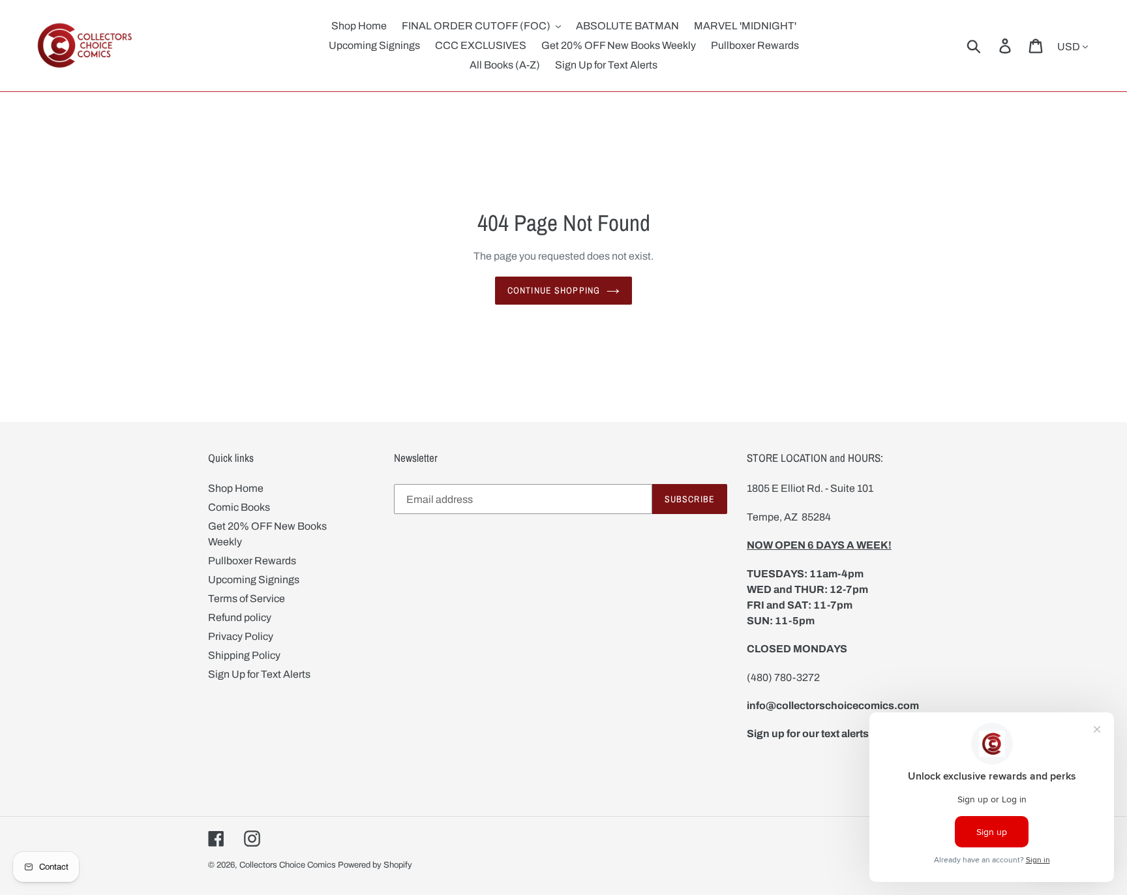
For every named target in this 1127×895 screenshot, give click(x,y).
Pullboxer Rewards (252, 560)
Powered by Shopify (375, 865)
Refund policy (239, 617)
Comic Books (239, 507)
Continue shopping (553, 290)
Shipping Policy (244, 655)
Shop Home (235, 488)
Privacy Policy (240, 636)
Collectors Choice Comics (287, 865)
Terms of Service (246, 598)
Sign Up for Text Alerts (259, 674)
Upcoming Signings (253, 579)
